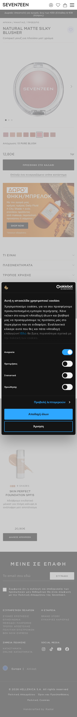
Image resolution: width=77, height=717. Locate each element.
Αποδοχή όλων (38, 414)
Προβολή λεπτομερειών (50, 402)
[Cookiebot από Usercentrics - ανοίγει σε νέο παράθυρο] (56, 287)
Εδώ (23, 333)
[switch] (67, 364)
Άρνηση (38, 426)
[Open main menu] (72, 5)
